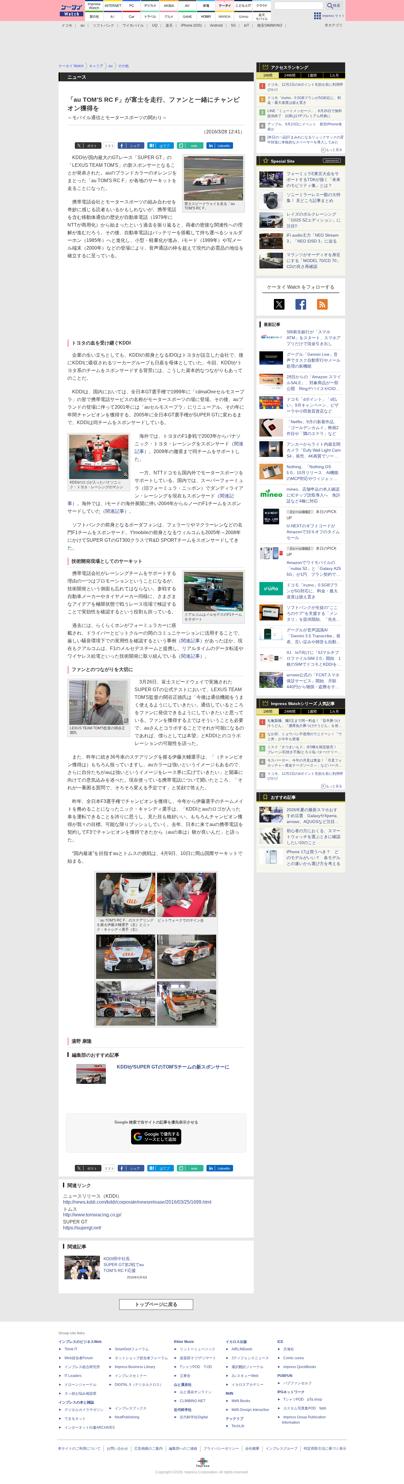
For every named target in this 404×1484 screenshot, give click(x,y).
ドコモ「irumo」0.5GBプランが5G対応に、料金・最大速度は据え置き (312, 591)
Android (216, 25)
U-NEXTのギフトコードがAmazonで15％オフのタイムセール (313, 531)
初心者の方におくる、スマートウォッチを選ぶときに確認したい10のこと (313, 836)
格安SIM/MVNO (269, 25)
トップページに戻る (156, 1304)
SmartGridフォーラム (132, 1349)
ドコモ (67, 25)
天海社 (288, 1349)
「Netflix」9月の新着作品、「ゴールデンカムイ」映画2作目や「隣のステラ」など (313, 427)
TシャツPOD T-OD (196, 1367)
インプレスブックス (131, 1408)
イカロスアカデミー (248, 1385)
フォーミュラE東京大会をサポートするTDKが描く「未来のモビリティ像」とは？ (313, 179)
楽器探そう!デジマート (198, 1358)
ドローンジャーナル (80, 1385)
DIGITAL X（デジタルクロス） (139, 1385)
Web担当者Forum (78, 1358)
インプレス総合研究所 (82, 1367)
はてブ (164, 146)
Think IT (70, 1349)
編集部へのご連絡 (183, 1448)
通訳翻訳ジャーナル (248, 1367)
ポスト (92, 146)
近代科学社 (183, 1410)
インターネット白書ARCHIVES (89, 1427)
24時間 (289, 75)
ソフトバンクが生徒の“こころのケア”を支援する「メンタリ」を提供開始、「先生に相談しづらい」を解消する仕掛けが (313, 619)
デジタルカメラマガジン (84, 1410)
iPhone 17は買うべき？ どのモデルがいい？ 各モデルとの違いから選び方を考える (313, 857)
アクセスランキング (289, 67)
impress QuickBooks (299, 1367)
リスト (109, 146)
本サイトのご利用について (79, 1448)
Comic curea (293, 1358)
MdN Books (241, 1401)
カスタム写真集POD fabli (304, 1408)
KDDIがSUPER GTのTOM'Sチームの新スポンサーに (173, 1066)
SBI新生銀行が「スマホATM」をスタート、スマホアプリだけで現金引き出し (314, 337)
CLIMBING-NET (192, 1401)
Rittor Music (184, 1342)
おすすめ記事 (283, 797)
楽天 (169, 25)
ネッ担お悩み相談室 (80, 1393)
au (82, 25)
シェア (135, 146)
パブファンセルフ (297, 1383)
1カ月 (334, 75)
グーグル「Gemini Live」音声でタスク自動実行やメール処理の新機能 (313, 360)
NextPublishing (127, 1417)
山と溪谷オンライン (196, 1392)
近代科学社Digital (194, 1417)
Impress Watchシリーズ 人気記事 (303, 703)
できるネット (75, 1419)
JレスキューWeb (245, 1376)
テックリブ (234, 1419)
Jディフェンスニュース (250, 1358)
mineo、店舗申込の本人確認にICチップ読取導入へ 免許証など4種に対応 (313, 495)
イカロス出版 (236, 1342)
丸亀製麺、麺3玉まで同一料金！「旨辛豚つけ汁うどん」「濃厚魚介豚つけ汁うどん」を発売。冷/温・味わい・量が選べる (303, 726)
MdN (229, 1393)
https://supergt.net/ (82, 1227)
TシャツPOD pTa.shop (302, 1399)
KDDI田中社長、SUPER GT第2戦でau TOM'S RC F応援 (124, 1264)
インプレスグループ (282, 1448)
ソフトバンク (103, 25)
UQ (154, 25)
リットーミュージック (197, 1349)
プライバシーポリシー (221, 1448)
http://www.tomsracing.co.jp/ (92, 1214)
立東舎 (185, 1376)
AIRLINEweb (242, 1349)
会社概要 (252, 1448)
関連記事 (114, 511)
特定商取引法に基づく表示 (325, 1448)
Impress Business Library (135, 1367)
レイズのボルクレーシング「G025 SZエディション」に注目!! (314, 220)
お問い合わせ (117, 1448)
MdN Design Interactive (250, 1410)
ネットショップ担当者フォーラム (141, 1358)
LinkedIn (224, 146)
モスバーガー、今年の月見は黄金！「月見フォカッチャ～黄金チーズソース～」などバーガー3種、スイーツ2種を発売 (304, 765)
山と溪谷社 (183, 1385)
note (194, 146)
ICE (280, 1342)
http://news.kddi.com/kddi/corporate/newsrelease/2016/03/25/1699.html (137, 1202)
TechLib (238, 1426)
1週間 (312, 75)
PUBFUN (285, 1376)
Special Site (283, 161)
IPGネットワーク (291, 1392)
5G (233, 25)
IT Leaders (73, 1376)
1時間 (267, 75)
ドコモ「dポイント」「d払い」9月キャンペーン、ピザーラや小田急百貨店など (313, 405)
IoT (246, 25)
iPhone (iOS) (191, 25)
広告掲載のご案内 (148, 1448)
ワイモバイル (133, 25)
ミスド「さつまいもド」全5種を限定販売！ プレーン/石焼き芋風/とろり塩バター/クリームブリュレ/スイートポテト (304, 752)
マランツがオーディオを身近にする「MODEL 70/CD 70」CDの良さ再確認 (314, 260)
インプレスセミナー (131, 1376)
